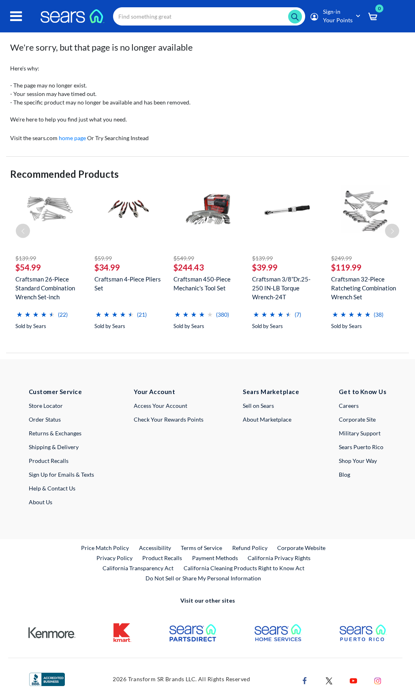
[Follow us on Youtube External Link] (353, 680)
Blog (344, 474)
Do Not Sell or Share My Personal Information (203, 578)
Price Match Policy (105, 547)
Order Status (45, 419)
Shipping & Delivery (54, 446)
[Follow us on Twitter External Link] (329, 680)
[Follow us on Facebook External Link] (305, 680)
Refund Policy (249, 547)
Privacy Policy (114, 557)
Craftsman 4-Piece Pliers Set (127, 283)
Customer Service (55, 391)
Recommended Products (64, 174)
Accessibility (155, 547)
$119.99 (346, 267)
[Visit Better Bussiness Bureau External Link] (47, 678)
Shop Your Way (358, 460)
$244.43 (188, 267)
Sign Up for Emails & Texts (61, 474)
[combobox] (209, 16)
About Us (40, 502)
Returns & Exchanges (55, 433)
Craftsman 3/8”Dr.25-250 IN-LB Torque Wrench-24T (281, 288)
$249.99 (341, 258)
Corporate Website (301, 547)
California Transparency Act (138, 568)
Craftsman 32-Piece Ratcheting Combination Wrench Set (363, 288)
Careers (349, 405)
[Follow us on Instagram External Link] (378, 680)
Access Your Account (160, 405)
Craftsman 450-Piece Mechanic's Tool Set (202, 283)
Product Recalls (48, 460)
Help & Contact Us (52, 488)
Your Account (154, 391)
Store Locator (46, 405)
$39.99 (265, 267)
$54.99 (28, 267)
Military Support (360, 433)
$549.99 (183, 258)
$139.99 (25, 258)
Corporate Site (357, 419)
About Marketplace (267, 419)
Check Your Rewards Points (168, 419)
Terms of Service (201, 547)
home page (72, 137)
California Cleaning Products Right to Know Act (244, 568)
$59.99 (103, 258)
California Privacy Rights (279, 557)
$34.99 (107, 267)
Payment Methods (215, 557)
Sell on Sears (258, 405)
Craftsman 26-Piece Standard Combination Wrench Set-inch (45, 288)
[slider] (35, 311)
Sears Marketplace (271, 391)
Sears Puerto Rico (361, 446)
